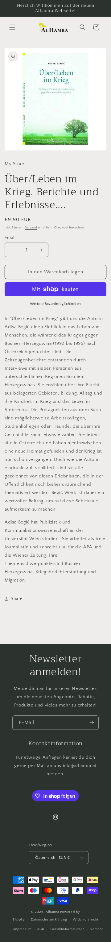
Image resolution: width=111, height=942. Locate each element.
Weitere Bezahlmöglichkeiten (55, 304)
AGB (40, 929)
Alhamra (52, 912)
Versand (31, 227)
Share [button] (17, 598)
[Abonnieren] (91, 722)
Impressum (22, 929)
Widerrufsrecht (85, 919)
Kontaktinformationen (67, 929)
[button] (12, 27)
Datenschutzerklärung (49, 919)
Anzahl (10, 237)
